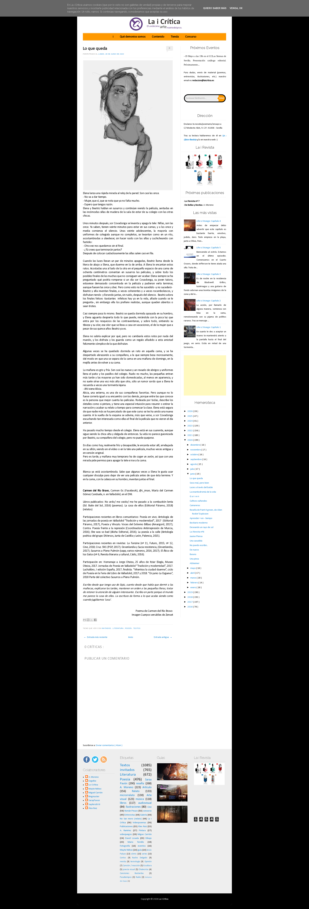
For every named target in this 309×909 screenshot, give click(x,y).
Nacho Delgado (139, 858)
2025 (190, 416)
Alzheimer (194, 563)
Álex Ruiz (93, 808)
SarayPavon (94, 800)
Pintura (142, 830)
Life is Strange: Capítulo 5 (209, 248)
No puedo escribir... (199, 545)
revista (123, 862)
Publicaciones (126, 826)
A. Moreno (94, 777)
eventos (142, 846)
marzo (193, 578)
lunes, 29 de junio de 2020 (111, 54)
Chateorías (144, 869)
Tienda (175, 36)
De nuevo (194, 550)
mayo (193, 568)
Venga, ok (236, 8)
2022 (190, 430)
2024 (190, 421)
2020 (190, 440)
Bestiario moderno (199, 523)
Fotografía (125, 846)
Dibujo (148, 838)
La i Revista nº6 (197, 532)
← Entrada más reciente (95, 637)
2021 (190, 435)
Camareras (195, 505)
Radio (138, 877)
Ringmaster (94, 796)
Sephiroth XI (94, 804)
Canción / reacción (131, 866)
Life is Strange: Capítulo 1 (209, 327)
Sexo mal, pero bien (199, 483)
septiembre (196, 459)
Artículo (147, 787)
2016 (190, 607)
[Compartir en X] (91, 619)
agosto (194, 464)
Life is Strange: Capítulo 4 (209, 221)
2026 (190, 411)
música (140, 799)
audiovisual (145, 803)
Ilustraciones (133, 806)
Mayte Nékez (95, 789)
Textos (137, 628)
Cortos (123, 858)
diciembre (195, 445)
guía (140, 850)
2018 (190, 597)
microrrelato (127, 795)
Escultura (147, 866)
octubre (194, 454)
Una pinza (194, 559)
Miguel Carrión (96, 793)
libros (123, 803)
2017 (190, 602)
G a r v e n (194, 496)
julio (192, 469)
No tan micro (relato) (131, 819)
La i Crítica (93, 785)
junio (192, 474)
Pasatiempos (126, 877)
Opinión (148, 862)
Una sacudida (196, 541)
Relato (136, 791)
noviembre (195, 450)
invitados (107, 628)
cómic (133, 854)
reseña (140, 783)
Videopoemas (139, 822)
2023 (190, 426)
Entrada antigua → (163, 637)
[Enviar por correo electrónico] (84, 619)
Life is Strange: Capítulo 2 (209, 301)
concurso (147, 811)
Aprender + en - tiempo (201, 518)
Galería (143, 815)
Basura (193, 554)
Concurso (190, 36)
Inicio (130, 637)
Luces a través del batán (201, 487)
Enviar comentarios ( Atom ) (109, 745)
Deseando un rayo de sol (201, 527)
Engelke (92, 781)
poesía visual (129, 869)
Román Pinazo (131, 811)
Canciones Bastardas (132, 873)
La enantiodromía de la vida (203, 492)
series (144, 854)
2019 (190, 592)
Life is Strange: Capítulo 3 (209, 274)
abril (192, 573)
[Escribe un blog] (88, 619)
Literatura (118, 628)
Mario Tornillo (136, 842)
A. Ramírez (125, 830)
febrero (194, 583)
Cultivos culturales (198, 501)
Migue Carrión (145, 834)
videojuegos (126, 834)
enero (193, 587)
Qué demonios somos (132, 36)
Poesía (128, 628)
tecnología (135, 862)
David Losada (132, 838)
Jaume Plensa (196, 536)
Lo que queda (95, 48)
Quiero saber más (214, 8)
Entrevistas (129, 815)
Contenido (158, 36)
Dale (221, 98)
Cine (149, 807)
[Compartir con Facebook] (95, 619)
